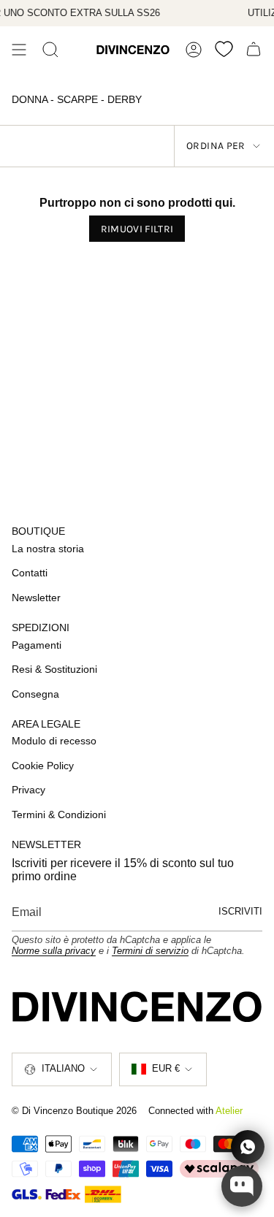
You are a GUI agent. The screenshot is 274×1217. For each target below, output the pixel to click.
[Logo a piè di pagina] (137, 1006)
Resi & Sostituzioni (54, 669)
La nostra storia (48, 548)
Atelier (229, 1110)
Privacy (28, 790)
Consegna (35, 694)
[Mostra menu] (19, 49)
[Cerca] (50, 49)
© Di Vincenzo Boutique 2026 (74, 1110)
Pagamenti (36, 645)
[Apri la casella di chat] (241, 1186)
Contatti (29, 573)
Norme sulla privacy (54, 950)
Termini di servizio (150, 950)
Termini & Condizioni (59, 814)
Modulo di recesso (54, 741)
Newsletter (36, 597)
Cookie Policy (43, 765)
